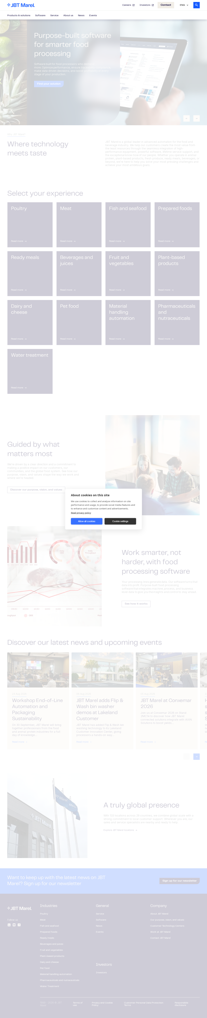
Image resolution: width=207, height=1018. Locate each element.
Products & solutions (18, 16)
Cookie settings (120, 521)
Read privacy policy (81, 512)
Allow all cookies (86, 521)
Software (40, 16)
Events (93, 16)
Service (54, 16)
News (81, 16)
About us (68, 16)
